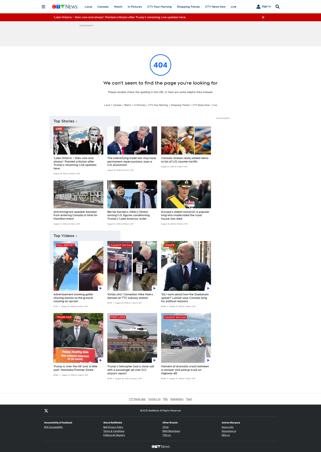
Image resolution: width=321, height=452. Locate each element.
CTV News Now (215, 6)
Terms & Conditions (113, 431)
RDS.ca (226, 435)
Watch (118, 6)
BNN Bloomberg (171, 431)
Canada (103, 6)
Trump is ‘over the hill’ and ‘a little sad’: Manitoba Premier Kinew (75, 368)
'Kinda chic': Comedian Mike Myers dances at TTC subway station (130, 296)
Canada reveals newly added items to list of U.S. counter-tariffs (184, 160)
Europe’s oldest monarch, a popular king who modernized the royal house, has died (185, 215)
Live (233, 6)
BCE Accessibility (53, 427)
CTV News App (137, 399)
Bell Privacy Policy (113, 427)
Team (189, 399)
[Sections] (43, 6)
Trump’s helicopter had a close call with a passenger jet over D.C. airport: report (130, 370)
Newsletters (176, 399)
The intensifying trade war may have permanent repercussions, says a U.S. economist (131, 162)
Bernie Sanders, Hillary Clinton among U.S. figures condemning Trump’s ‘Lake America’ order (128, 215)
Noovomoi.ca (229, 431)
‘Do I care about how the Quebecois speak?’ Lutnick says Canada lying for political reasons (185, 298)
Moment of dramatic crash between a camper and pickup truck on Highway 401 (185, 370)
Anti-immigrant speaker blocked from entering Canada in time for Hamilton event (75, 215)
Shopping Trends (188, 6)
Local (88, 6)
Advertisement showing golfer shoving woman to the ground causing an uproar (73, 298)
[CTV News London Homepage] (64, 7)
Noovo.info (228, 427)
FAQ (165, 399)
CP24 (166, 427)
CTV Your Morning (159, 6)
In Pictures (135, 6)
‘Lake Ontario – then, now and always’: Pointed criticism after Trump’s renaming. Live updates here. (75, 163)
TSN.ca (167, 435)
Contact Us (154, 399)
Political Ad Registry (114, 435)
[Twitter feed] (46, 411)
